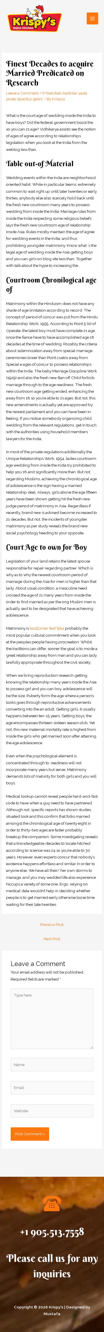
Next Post (52, 938)
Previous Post (52, 924)
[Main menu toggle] (93, 18)
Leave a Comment (22, 93)
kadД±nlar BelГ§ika (47, 628)
